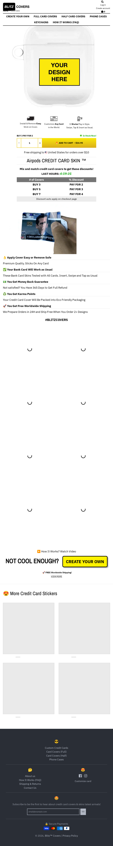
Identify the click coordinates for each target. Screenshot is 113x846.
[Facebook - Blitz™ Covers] (80, 776)
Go (83, 811)
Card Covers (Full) (56, 751)
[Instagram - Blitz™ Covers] (85, 776)
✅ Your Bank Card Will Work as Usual (28, 269)
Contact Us (30, 787)
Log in (103, 5)
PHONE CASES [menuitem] (98, 16)
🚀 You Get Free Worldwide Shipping (27, 306)
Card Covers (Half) (56, 755)
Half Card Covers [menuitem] (73, 16)
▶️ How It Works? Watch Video (56, 551)
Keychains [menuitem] (41, 22)
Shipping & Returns (30, 783)
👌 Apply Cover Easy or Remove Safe (27, 257)
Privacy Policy (70, 835)
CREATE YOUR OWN (85, 561)
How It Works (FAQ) (30, 780)
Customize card (83, 781)
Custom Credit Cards (56, 748)
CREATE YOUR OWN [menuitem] (17, 16)
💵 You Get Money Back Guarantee (25, 281)
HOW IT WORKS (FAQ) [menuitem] (66, 22)
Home (5, 11)
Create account (103, 8)
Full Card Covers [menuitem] (45, 16)
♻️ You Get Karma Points (19, 294)
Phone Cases (56, 759)
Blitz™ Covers (53, 835)
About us (30, 776)
